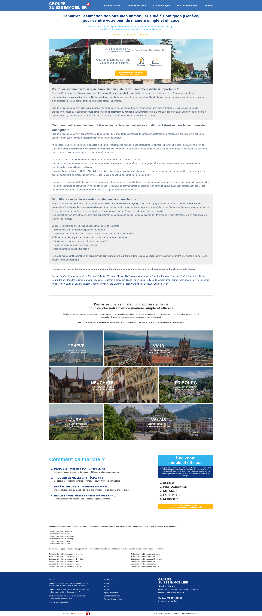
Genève (63, 276)
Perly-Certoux (152, 280)
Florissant (108, 280)
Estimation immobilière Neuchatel (61, 536)
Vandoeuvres (144, 276)
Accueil (106, 583)
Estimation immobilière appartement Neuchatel (66, 559)
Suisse (55, 276)
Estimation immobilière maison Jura (144, 564)
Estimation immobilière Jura (59, 541)
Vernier (183, 280)
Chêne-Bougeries (189, 276)
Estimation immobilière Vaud (59, 534)
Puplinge (175, 276)
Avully (55, 284)
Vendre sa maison (136, 5)
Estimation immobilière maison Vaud (144, 557)
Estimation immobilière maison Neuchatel (146, 559)
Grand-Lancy (132, 280)
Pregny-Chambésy (134, 284)
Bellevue (148, 284)
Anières (83, 276)
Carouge (88, 280)
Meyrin (102, 284)
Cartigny (70, 284)
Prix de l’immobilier (187, 5)
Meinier (120, 276)
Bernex (175, 280)
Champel (97, 280)
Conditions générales (112, 596)
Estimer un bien (112, 5)
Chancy (94, 284)
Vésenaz (111, 276)
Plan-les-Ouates (75, 280)
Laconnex (204, 280)
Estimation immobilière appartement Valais (65, 566)
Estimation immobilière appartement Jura (64, 564)
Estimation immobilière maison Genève (145, 554)
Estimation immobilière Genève (60, 531)
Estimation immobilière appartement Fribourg (66, 561)
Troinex (62, 280)
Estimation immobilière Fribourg (61, 539)
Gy (126, 276)
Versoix (166, 284)
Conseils (208, 5)
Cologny (133, 276)
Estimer (106, 590)
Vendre (106, 586)
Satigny (78, 284)
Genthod (158, 284)
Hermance (73, 276)
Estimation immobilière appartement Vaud (64, 557)
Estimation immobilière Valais (60, 544)
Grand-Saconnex (115, 284)
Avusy (62, 284)
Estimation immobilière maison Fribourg (145, 561)
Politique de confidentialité (113, 599)
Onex (142, 280)
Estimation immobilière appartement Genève (65, 554)
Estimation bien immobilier (69, 5)
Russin (86, 284)
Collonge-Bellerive (97, 276)
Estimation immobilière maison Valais (145, 566)
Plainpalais (119, 280)
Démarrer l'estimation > (131, 73)
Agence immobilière (111, 593)
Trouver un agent (161, 5)
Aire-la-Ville (193, 280)
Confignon (165, 280)
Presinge (165, 276)
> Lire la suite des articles (59, 602)
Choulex (156, 276)
